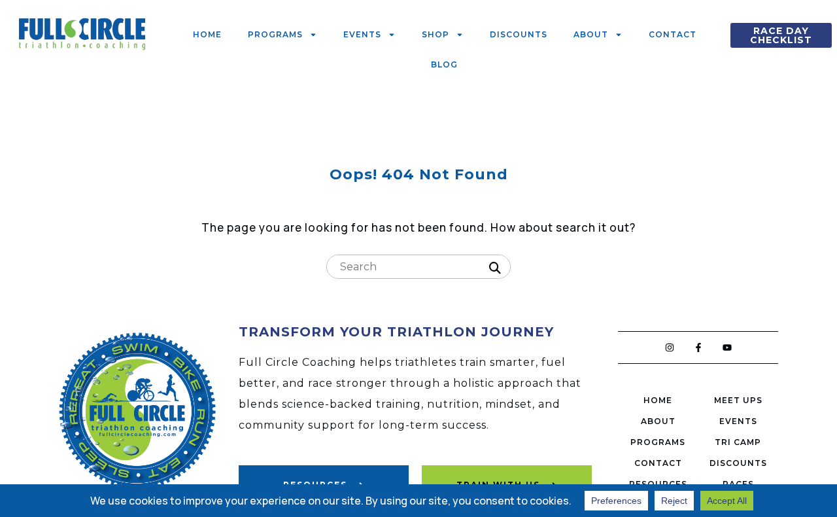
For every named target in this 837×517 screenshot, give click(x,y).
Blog (444, 64)
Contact (672, 34)
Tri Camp (738, 442)
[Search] (495, 268)
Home (207, 34)
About (590, 34)
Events (362, 34)
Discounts (518, 34)
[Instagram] (669, 347)
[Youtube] (727, 347)
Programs (275, 34)
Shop (435, 34)
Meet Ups (738, 400)
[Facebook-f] (698, 347)
